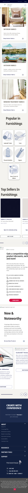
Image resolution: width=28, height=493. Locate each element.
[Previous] (21, 394)
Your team (19, 415)
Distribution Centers (6, 432)
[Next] (25, 394)
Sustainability (4, 439)
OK (14, 489)
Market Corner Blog (5, 434)
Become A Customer (6, 1)
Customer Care (4, 441)
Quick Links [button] (20, 1)
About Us (3, 427)
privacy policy (24, 486)
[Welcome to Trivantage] (9, 5)
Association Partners (6, 436)
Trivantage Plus (4, 429)
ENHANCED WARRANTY (14, 295)
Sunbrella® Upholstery (6, 219)
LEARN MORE (15, 300)
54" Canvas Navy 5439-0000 (7, 221)
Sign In (25, 1)
